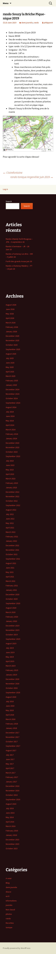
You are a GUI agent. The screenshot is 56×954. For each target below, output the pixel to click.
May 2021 (10, 572)
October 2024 (12, 398)
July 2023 (10, 460)
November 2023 (12, 447)
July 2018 (10, 701)
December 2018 (12, 679)
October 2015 (12, 848)
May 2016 (10, 817)
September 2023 (13, 456)
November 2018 (12, 683)
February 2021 (12, 585)
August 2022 (11, 509)
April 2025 (10, 371)
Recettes (10, 923)
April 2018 (10, 714)
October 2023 (12, 452)
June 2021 (10, 567)
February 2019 (12, 670)
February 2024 (12, 434)
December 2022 (12, 492)
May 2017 (10, 764)
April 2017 (10, 768)
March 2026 (10, 322)
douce (8, 891)
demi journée (27, 22)
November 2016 (12, 790)
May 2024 (10, 420)
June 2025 (10, 362)
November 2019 (12, 630)
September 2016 (13, 799)
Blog (8, 883)
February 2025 (12, 380)
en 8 (7, 896)
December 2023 (12, 443)
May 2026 (10, 313)
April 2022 (10, 527)
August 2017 (11, 750)
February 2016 (12, 830)
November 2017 (12, 737)
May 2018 (10, 710)
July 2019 (10, 648)
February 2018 (12, 723)
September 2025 (13, 349)
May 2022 (10, 523)
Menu (5, 3)
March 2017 (10, 772)
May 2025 (10, 367)
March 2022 (10, 532)
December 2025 (12, 336)
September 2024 (13, 403)
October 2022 (12, 501)
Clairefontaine (12, 172)
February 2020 (12, 616)
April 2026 (10, 318)
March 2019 (10, 665)
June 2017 (10, 759)
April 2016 (10, 821)
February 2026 (12, 327)
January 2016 (11, 835)
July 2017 (10, 755)
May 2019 (10, 657)
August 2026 (11, 304)
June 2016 (10, 813)
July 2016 (10, 808)
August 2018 (11, 697)
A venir (9, 878)
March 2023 (10, 478)
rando (36, 22)
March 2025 (10, 376)
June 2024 (10, 416)
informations (11, 900)
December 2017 (12, 732)
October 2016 (12, 795)
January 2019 (11, 674)
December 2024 (12, 389)
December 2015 (12, 839)
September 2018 (13, 692)
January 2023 (11, 487)
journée (9, 905)
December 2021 (12, 545)
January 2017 (11, 781)
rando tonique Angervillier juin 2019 (31, 177)
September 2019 (13, 639)
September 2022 (13, 505)
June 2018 (10, 706)
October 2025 (12, 345)
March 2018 (10, 719)
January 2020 (11, 621)
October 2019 (12, 634)
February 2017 (12, 777)
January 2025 (11, 385)
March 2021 (10, 581)
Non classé (10, 909)
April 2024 (10, 425)
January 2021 (11, 590)
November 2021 (12, 550)
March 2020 (10, 612)
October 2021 (12, 554)
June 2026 (10, 309)
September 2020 (13, 603)
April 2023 (10, 474)
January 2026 (11, 331)
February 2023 (12, 483)
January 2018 (11, 728)
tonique (9, 927)
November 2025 (12, 340)
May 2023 (10, 469)
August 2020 (11, 608)
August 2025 (11, 354)
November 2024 (12, 394)
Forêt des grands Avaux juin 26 (19, 261)
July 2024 (10, 411)
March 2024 (10, 429)
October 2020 (12, 599)
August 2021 (11, 563)
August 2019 (11, 643)
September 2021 (13, 559)
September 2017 (13, 746)
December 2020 (12, 594)
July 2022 (10, 514)
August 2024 (11, 407)
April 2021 (10, 576)
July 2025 (10, 358)
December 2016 (12, 786)
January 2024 (11, 438)
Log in (5, 189)
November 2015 (12, 844)
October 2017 (12, 741)
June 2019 (10, 652)
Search (9, 201)
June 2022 (10, 518)
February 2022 (12, 536)
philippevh (48, 22)
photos (9, 914)
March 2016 (10, 826)
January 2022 (11, 541)
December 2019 (12, 625)
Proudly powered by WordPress (16, 948)
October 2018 (12, 688)
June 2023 (10, 465)
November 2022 (12, 496)
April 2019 (10, 661)
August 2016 (11, 804)
